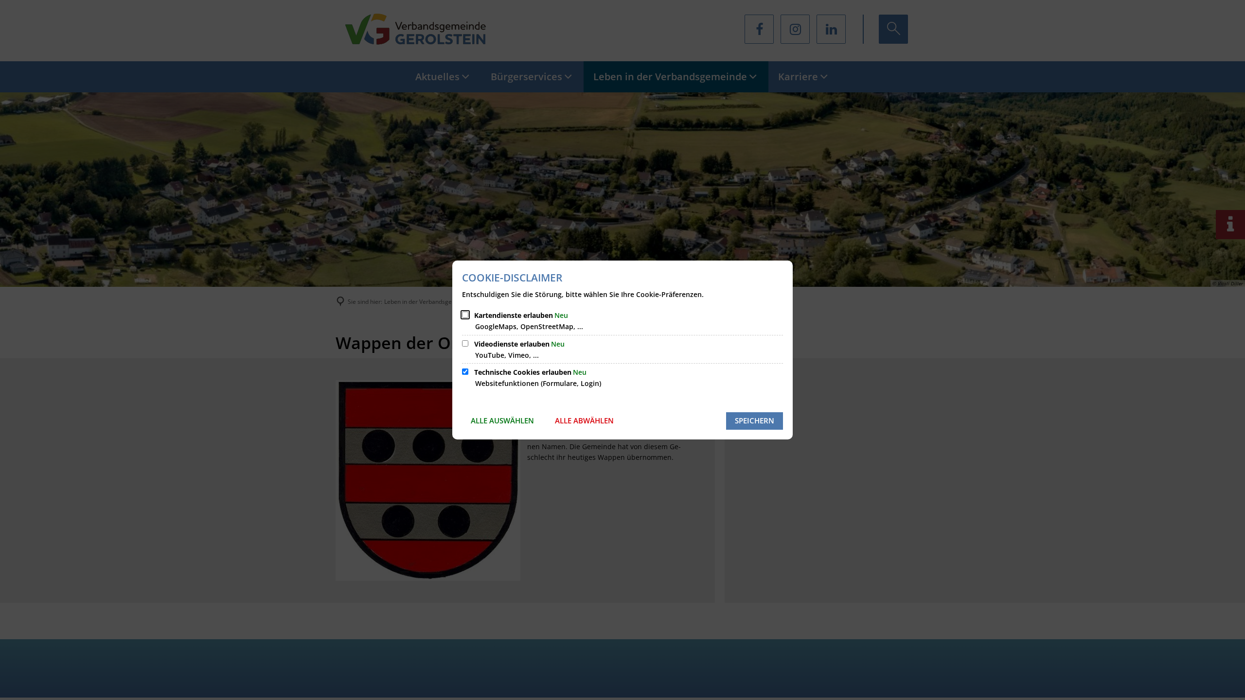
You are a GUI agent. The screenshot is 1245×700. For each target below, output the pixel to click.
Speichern (754, 420)
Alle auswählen (502, 420)
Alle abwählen (584, 420)
